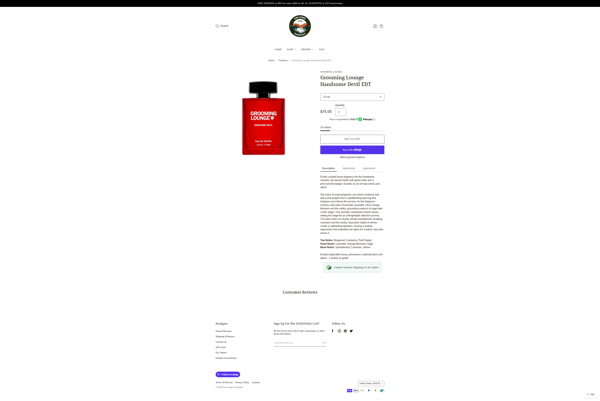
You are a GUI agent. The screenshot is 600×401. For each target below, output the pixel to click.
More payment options (352, 157)
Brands (306, 49)
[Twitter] (351, 331)
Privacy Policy (242, 382)
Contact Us (221, 342)
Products (283, 60)
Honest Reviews (224, 331)
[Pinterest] (345, 331)
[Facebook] (332, 331)
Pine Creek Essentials (233, 387)
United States (370, 383)
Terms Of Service (224, 382)
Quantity (340, 105)
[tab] (328, 168)
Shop (290, 49)
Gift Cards (221, 347)
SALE (322, 49)
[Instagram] (339, 331)
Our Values (221, 352)
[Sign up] (324, 342)
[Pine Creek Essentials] (300, 26)
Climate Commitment (226, 358)
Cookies (256, 382)
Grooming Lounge (331, 72)
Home (278, 49)
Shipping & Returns (225, 336)
